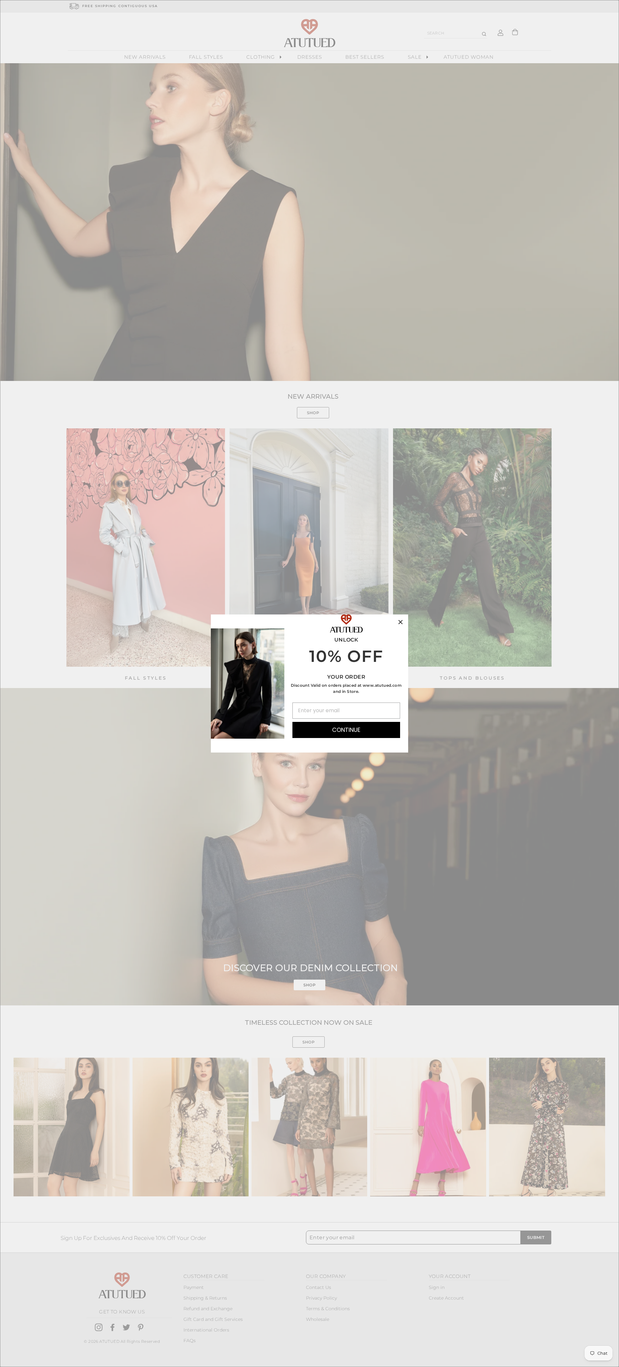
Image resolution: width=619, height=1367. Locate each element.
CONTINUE (346, 730)
